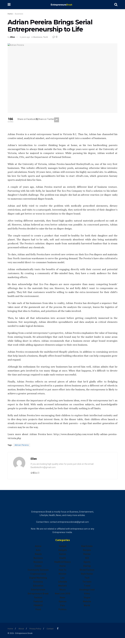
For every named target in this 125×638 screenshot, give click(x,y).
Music (62, 589)
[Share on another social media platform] (56, 119)
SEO (87, 558)
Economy (38, 581)
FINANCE (38, 605)
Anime (38, 546)
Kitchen (62, 574)
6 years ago (25, 37)
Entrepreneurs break (38, 593)
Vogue (87, 597)
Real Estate (87, 546)
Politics (62, 609)
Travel (87, 585)
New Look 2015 (62, 593)
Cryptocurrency (38, 574)
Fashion (38, 597)
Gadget (62, 546)
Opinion (62, 601)
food (38, 609)
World (87, 605)
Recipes (87, 550)
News (62, 597)
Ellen (12, 37)
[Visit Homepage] (62, 4)
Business (19, 14)
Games (62, 554)
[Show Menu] (9, 4)
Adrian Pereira (22, 445)
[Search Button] (115, 4)
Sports (87, 562)
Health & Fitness (62, 562)
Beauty (38, 554)
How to (62, 570)
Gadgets (62, 550)
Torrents (86, 581)
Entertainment (38, 589)
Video (87, 593)
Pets (62, 605)
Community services (38, 570)
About (21, 629)
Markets (62, 585)
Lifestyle (62, 581)
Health (62, 558)
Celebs (38, 566)
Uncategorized (87, 589)
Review (86, 554)
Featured (38, 601)
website (87, 601)
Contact (50, 629)
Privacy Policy (35, 629)
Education (38, 585)
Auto (38, 550)
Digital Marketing (38, 578)
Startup (87, 566)
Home (10, 14)
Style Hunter (87, 574)
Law (62, 578)
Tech (45, 37)
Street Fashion (87, 570)
